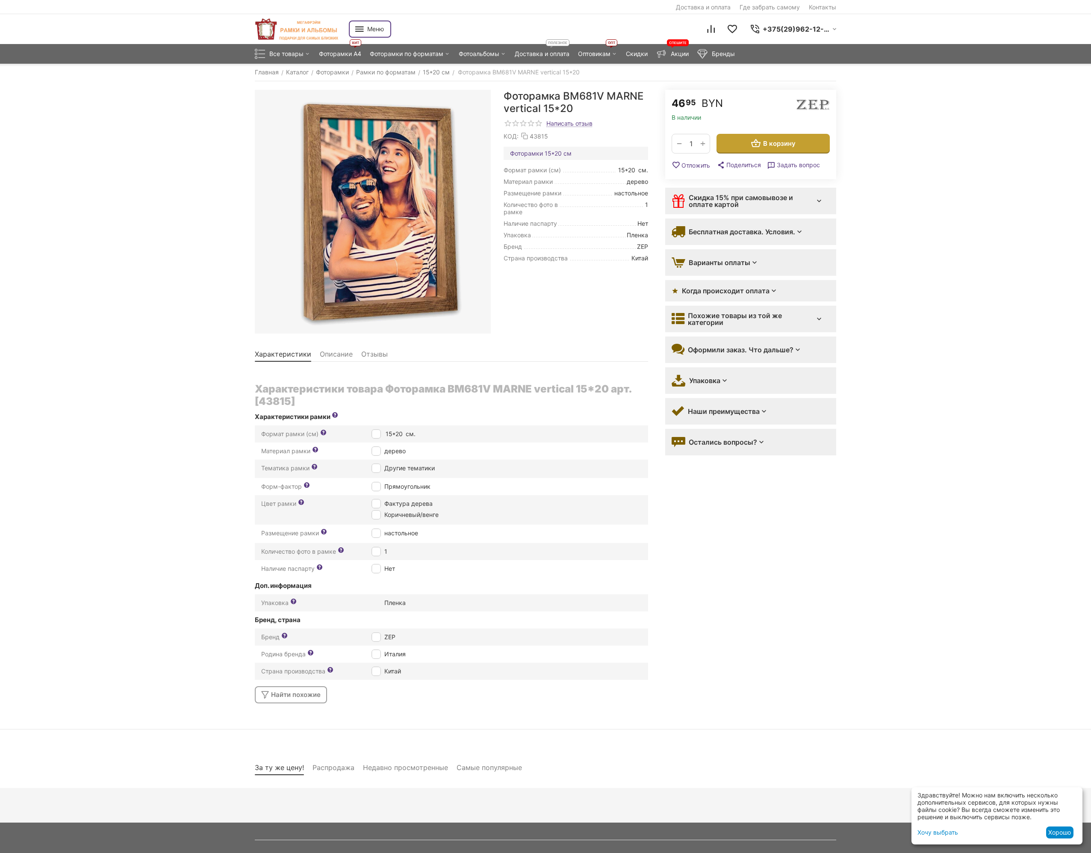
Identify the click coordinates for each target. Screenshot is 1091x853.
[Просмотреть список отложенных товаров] (732, 29)
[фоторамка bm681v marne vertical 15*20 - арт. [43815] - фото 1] (373, 212)
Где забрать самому (770, 7)
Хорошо (1059, 832)
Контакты (822, 7)
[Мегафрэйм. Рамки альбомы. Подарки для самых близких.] (297, 29)
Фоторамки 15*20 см (541, 153)
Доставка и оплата (703, 7)
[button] (739, 165)
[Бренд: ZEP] (813, 105)
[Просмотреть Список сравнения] (710, 29)
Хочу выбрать (937, 832)
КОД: (511, 136)
